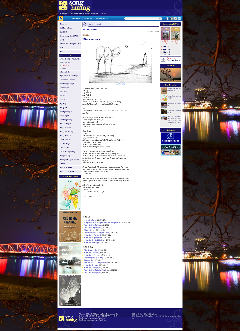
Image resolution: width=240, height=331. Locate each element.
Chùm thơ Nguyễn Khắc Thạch (94, 240)
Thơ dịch (63, 69)
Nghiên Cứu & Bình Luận (69, 76)
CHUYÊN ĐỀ (65, 148)
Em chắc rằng (89, 260)
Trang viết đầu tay (66, 132)
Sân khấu (63, 100)
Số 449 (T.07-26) (176, 42)
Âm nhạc (63, 96)
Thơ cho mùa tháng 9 (91, 250)
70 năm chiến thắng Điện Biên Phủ (70, 45)
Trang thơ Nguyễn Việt (92, 225)
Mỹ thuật (63, 104)
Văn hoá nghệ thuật (67, 84)
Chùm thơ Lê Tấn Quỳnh (92, 235)
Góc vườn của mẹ (90, 220)
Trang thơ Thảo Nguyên (92, 273)
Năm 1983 (166, 47)
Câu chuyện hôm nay (67, 80)
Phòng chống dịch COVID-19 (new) (70, 38)
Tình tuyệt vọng (89, 230)
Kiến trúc (63, 92)
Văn (61, 51)
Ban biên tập (76, 18)
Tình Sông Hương (66, 167)
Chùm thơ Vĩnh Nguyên (92, 267)
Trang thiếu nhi (65, 136)
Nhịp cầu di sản (65, 128)
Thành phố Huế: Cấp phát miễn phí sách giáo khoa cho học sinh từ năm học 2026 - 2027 (174, 120)
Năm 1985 (166, 52)
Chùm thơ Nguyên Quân (92, 237)
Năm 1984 (166, 49)
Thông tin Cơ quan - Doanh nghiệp (69, 161)
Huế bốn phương (66, 120)
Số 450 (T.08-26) (166, 42)
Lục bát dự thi (65, 72)
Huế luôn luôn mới (66, 28)
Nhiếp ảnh (63, 108)
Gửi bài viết (88, 18)
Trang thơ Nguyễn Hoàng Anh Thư (96, 270)
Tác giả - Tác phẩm (67, 171)
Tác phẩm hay (65, 156)
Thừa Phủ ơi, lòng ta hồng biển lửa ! (96, 233)
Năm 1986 (166, 55)
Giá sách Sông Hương (67, 152)
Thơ (70, 55)
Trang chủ (63, 24)
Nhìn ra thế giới (65, 124)
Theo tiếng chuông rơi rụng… (94, 257)
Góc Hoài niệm (65, 140)
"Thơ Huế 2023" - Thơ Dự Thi (70, 59)
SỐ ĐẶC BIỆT (65, 144)
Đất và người (64, 116)
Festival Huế (64, 88)
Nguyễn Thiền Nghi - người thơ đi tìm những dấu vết (102, 223)
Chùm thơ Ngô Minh (91, 265)
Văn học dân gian (66, 112)
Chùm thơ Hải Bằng (91, 243)
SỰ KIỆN (63, 32)
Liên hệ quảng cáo (102, 18)
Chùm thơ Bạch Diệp (91, 253)
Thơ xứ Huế (64, 65)
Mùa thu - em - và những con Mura (96, 263)
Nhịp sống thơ (65, 62)
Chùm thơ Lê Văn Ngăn (92, 255)
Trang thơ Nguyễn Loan (92, 227)
